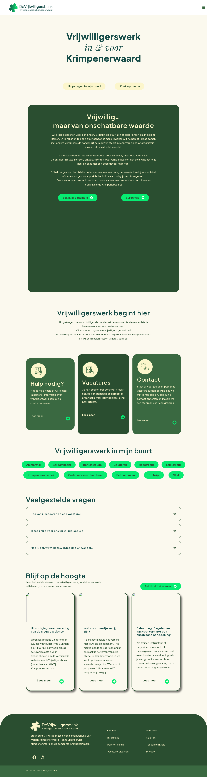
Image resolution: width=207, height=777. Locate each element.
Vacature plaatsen (118, 751)
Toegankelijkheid (155, 744)
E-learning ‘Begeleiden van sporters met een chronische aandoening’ (154, 631)
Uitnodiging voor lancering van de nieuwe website (50, 629)
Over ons (151, 730)
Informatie (113, 737)
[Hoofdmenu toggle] (203, 7)
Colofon (150, 737)
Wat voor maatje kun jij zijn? (100, 629)
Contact (112, 730)
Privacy (150, 751)
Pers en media (115, 744)
